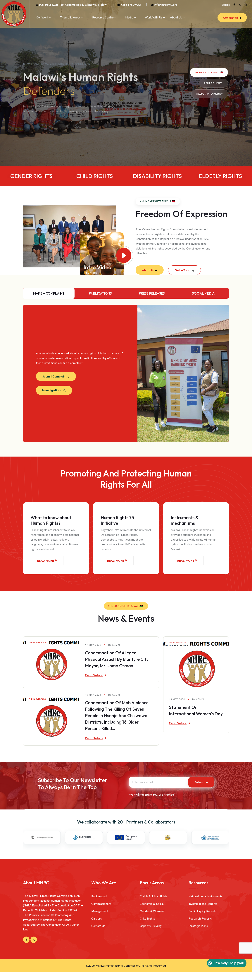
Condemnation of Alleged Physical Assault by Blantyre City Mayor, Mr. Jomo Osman (117, 659)
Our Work (42, 17)
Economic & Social (152, 904)
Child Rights (147, 918)
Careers (96, 918)
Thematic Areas (70, 17)
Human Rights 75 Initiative (117, 520)
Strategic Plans (198, 926)
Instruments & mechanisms (184, 520)
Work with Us (153, 17)
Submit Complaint (54, 376)
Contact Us (231, 17)
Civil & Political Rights (153, 896)
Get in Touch (183, 270)
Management (99, 911)
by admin (114, 645)
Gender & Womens (152, 911)
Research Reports (200, 918)
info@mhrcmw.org (165, 4)
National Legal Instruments (205, 896)
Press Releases (37, 642)
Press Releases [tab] (152, 293)
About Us (176, 17)
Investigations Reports (203, 904)
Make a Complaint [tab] (49, 293)
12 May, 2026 (93, 645)
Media (129, 17)
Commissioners (101, 904)
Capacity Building (151, 926)
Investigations (52, 390)
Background (99, 896)
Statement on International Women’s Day (196, 710)
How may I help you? (228, 963)
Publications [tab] (100, 293)
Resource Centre (103, 17)
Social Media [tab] (203, 293)
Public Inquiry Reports (203, 911)
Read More (45, 560)
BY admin (198, 699)
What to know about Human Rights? (51, 520)
